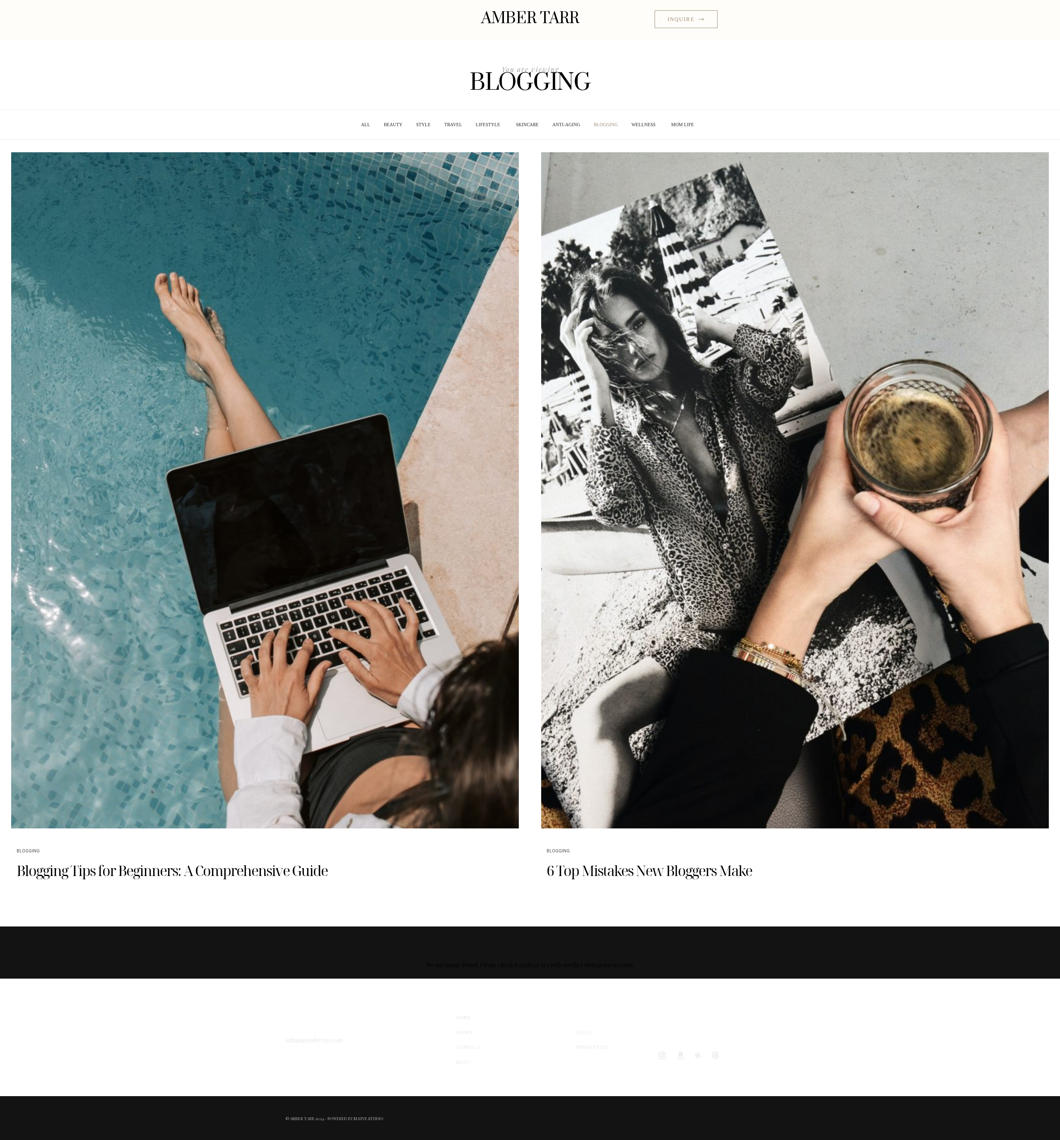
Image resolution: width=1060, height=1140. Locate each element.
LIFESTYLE (488, 124)
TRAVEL (453, 124)
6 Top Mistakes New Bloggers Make (649, 870)
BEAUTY (393, 124)
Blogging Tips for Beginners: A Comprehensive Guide (172, 870)
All (365, 124)
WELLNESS (643, 124)
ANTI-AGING (566, 124)
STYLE (423, 124)
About (632, 19)
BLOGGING (606, 124)
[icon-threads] (717, 1055)
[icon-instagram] (664, 1055)
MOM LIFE (682, 124)
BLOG (356, 19)
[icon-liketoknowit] (700, 1055)
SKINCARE (527, 124)
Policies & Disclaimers (411, 19)
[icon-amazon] (682, 1055)
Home (330, 19)
